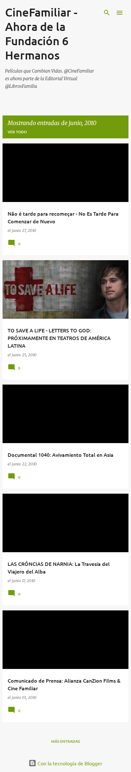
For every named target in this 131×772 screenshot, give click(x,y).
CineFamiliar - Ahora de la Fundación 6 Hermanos (41, 33)
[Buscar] (107, 12)
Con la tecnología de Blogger (69, 763)
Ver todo (17, 132)
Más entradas (65, 741)
